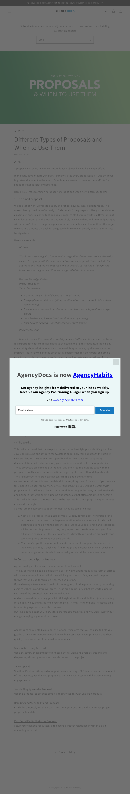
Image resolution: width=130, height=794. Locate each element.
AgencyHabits (93, 374)
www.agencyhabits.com (68, 400)
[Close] (116, 362)
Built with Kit (65, 427)
